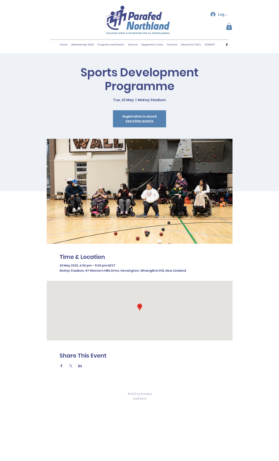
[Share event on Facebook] (61, 365)
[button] (229, 26)
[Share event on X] (71, 365)
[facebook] (227, 45)
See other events (139, 121)
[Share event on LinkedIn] (80, 365)
